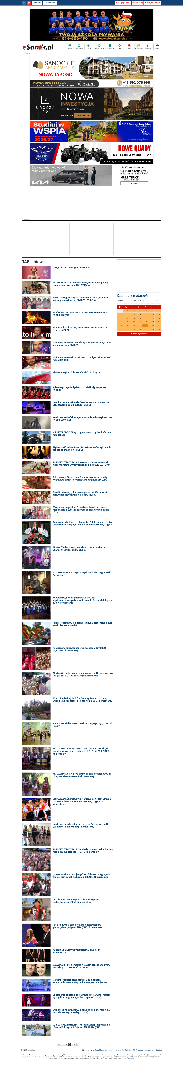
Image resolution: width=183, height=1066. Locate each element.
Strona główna (88, 1050)
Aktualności (49, 2)
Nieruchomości (100, 48)
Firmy (119, 48)
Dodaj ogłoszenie (123, 3)
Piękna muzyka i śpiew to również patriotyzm (77, 372)
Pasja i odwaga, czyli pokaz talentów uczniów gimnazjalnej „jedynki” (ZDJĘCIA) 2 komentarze (77, 926)
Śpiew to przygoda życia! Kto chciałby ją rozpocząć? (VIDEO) (80, 388)
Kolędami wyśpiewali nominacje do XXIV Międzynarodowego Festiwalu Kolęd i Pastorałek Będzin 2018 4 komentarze (82, 600)
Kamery (157, 48)
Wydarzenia (139, 48)
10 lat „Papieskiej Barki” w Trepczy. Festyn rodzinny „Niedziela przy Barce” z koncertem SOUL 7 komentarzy (82, 699)
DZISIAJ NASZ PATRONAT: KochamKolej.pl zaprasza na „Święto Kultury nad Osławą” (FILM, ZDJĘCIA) (81, 1026)
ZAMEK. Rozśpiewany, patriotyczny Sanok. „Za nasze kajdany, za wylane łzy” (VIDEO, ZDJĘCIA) (80, 299)
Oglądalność (130, 1050)
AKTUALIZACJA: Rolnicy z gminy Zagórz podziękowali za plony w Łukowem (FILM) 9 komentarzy (82, 775)
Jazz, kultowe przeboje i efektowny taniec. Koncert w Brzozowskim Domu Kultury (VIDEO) (81, 403)
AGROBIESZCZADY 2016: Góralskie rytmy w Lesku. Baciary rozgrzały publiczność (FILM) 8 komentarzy (83, 850)
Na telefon (110, 48)
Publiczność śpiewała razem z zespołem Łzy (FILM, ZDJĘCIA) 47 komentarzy (79, 649)
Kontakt (159, 1050)
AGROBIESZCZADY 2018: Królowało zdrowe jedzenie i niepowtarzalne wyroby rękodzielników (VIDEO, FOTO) (81, 463)
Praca (89, 48)
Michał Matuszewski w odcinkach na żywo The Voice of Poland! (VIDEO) (82, 358)
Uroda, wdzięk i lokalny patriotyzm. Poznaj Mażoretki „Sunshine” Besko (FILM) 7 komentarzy (81, 825)
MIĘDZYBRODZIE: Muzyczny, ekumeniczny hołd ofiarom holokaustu (82, 433)
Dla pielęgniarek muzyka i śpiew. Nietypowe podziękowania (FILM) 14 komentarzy (76, 901)
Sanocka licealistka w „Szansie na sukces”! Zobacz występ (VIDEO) (80, 329)
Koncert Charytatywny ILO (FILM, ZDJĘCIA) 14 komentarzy (76, 951)
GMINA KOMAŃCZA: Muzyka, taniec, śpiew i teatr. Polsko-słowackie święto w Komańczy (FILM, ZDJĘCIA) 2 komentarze (82, 801)
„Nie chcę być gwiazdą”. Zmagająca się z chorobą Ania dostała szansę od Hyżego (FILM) (81, 1011)
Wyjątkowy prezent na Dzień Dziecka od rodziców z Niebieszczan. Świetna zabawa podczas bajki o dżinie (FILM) (81, 510)
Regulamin (120, 1050)
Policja (129, 48)
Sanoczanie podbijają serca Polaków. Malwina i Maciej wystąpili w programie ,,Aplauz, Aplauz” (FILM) (81, 996)
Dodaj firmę (138, 3)
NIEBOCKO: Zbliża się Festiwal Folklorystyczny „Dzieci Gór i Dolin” (83, 724)
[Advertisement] (91, 201)
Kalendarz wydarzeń (132, 296)
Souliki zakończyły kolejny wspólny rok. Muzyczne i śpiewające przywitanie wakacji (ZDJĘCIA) (80, 493)
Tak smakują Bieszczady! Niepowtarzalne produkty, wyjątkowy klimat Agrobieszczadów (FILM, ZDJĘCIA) (80, 478)
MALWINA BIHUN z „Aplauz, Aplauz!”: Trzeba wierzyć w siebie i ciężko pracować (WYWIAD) (81, 966)
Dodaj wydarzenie (153, 3)
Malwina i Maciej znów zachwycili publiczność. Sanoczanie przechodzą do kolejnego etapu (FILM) (80, 981)
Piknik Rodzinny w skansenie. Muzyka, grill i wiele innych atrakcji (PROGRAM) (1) (82, 624)
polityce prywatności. (128, 1058)
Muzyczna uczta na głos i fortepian (71, 267)
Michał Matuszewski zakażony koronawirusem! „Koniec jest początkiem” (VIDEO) (82, 344)
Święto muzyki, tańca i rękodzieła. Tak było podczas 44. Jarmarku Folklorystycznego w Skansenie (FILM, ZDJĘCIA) (83, 523)
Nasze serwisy (149, 1050)
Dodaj (70, 48)
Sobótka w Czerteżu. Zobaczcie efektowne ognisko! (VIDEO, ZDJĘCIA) (80, 314)
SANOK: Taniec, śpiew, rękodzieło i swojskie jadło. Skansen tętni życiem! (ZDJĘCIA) (79, 548)
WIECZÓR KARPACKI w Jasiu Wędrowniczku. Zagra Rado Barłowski (82, 573)
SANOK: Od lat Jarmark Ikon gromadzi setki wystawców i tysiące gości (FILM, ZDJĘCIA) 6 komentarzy (83, 674)
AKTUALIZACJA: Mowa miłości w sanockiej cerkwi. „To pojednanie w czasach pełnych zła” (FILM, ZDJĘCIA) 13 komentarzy (81, 751)
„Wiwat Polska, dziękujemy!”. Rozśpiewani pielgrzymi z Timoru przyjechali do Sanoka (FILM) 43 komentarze (81, 875)
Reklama (37, 2)
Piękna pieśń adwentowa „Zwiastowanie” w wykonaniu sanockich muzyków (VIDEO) (82, 448)
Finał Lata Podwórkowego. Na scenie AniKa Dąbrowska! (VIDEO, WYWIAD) (82, 418)
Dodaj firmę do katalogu (104, 1050)
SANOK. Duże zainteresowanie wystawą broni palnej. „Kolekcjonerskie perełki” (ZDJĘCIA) (80, 284)
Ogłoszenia (79, 48)
